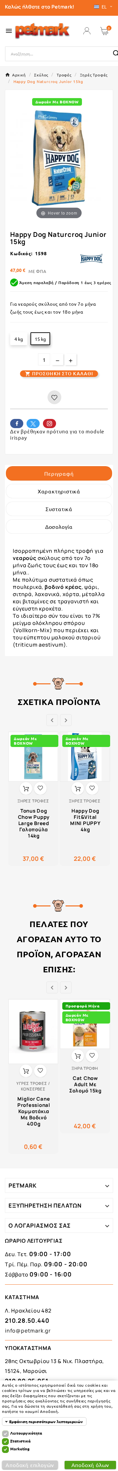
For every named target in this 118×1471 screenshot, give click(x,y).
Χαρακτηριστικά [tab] (59, 491)
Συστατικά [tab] (59, 509)
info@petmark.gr (28, 1330)
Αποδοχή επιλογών (30, 1464)
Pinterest (49, 423)
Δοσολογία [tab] (59, 526)
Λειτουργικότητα (26, 1433)
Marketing (20, 1448)
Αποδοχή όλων (90, 1464)
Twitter (33, 423)
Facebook (16, 423)
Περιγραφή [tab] (58, 473)
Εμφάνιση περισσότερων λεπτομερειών (46, 1421)
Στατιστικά (20, 1440)
